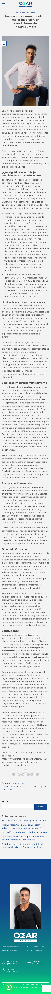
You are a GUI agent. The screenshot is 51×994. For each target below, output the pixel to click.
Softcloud (34, 987)
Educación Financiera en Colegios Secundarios (25, 832)
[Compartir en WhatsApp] (14, 774)
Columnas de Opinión (25, 13)
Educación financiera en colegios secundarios (24, 820)
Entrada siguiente (40, 786)
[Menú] (3, 4)
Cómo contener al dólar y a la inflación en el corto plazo (13, 786)
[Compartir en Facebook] (19, 774)
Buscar (5, 801)
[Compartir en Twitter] (23, 774)
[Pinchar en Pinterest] (32, 774)
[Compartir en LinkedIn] (37, 774)
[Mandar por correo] (28, 774)
